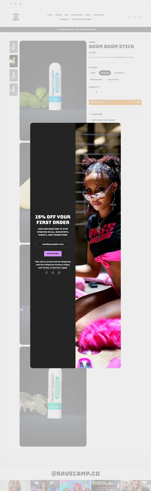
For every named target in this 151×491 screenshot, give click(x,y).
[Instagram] (53, 272)
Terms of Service (52, 268)
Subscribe (53, 254)
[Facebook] (46, 272)
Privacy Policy (62, 265)
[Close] (116, 127)
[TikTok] (59, 272)
